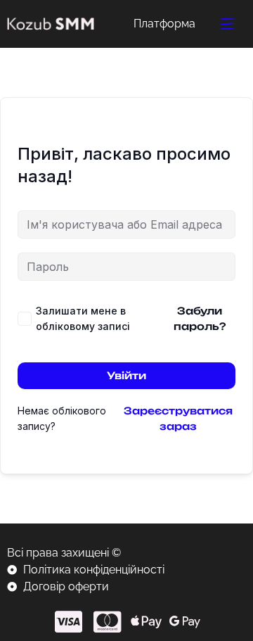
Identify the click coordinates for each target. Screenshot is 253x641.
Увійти (126, 375)
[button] (228, 24)
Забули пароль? (200, 318)
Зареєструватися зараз (178, 418)
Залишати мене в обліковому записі (83, 318)
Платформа (164, 23)
